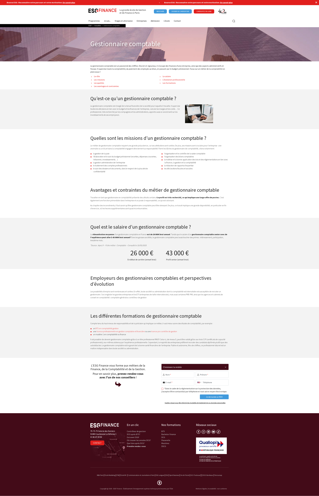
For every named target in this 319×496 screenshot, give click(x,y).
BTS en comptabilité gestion (107, 328)
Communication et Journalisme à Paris (141, 475)
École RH (123, 475)
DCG (163, 437)
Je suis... (107, 21)
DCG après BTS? (133, 434)
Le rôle (97, 76)
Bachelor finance (168, 434)
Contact (177, 21)
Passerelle (165, 440)
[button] (159, 482)
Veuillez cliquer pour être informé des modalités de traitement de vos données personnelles (195, 403)
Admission (155, 21)
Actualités (97, 26)
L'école (167, 21)
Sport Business (174, 475)
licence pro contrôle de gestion (164, 331)
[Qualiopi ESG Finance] (211, 449)
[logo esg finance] (104, 425)
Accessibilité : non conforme (217, 489)
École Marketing (110, 475)
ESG (167, 475)
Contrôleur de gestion (136, 431)
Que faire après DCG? (136, 443)
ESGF (90, 26)
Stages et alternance (124, 21)
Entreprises (142, 21)
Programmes (94, 21)
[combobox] (199, 382)
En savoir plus (55, 2)
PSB (118, 475)
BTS (163, 431)
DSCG (163, 446)
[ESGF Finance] (102, 11)
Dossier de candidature (180, 11)
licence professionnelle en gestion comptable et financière (120, 331)
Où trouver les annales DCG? (139, 440)
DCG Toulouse (195, 475)
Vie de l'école (184, 475)
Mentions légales (201, 489)
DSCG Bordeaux (207, 475)
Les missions (99, 79)
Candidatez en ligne (204, 11)
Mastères (165, 443)
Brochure (160, 11)
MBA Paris (100, 475)
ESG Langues (160, 475)
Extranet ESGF (133, 437)
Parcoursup (218, 475)
